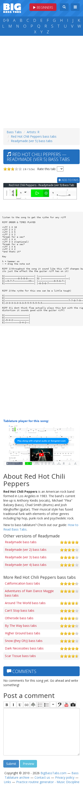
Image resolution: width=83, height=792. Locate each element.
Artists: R (33, 132)
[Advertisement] (41, 81)
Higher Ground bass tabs (22, 633)
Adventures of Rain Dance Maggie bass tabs (29, 593)
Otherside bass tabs (19, 618)
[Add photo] (73, 705)
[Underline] (20, 705)
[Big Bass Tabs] (12, 8)
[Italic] (13, 705)
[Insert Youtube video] (66, 705)
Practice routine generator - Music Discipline (47, 782)
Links (7, 782)
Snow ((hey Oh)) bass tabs (23, 641)
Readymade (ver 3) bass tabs (25, 557)
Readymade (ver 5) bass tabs (31, 141)
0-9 (6, 20)
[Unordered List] (46, 705)
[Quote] (53, 705)
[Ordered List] (40, 705)
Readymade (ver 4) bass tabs (25, 565)
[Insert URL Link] (26, 705)
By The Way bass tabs (21, 625)
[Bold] (7, 705)
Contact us (42, 777)
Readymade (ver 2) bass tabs (25, 549)
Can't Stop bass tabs (19, 610)
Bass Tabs (14, 132)
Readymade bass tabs (21, 542)
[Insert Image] (33, 705)
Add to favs (69, 180)
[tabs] (60, 705)
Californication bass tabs (22, 583)
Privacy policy (64, 777)
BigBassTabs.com (53, 773)
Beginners (44, 7)
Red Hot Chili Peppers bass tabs (33, 136)
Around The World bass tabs (25, 603)
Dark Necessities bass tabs (24, 648)
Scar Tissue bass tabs (20, 656)
